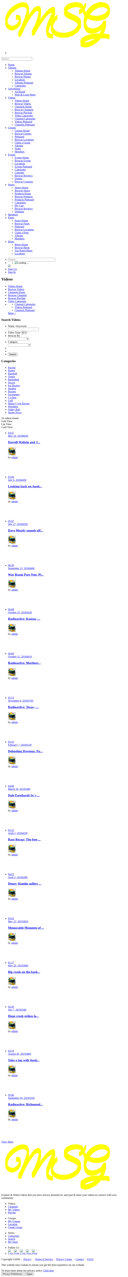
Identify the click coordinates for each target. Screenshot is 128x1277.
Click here (48, 1270)
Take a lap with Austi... (24, 1060)
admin (14, 457)
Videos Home (15, 286)
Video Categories (17, 301)
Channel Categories (25, 304)
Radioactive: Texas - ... (23, 707)
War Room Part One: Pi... (26, 574)
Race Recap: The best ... (24, 839)
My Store (13, 1242)
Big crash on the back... (24, 972)
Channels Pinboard (25, 310)
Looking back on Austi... (25, 486)
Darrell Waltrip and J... (24, 442)
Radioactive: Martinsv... (24, 663)
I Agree (29, 1274)
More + (12, 313)
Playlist (12, 1212)
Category (13, 341)
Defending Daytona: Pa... (25, 751)
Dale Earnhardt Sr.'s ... (24, 795)
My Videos (14, 1209)
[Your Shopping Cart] (9, 266)
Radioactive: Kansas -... (24, 619)
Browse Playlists (17, 298)
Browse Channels (17, 295)
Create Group (15, 1227)
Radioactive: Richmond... (25, 1104)
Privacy (28, 1259)
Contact (80, 1259)
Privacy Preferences (12, 1274)
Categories (13, 1236)
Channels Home (16, 292)
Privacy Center (64, 1259)
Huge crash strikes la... (23, 1016)
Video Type (14, 332)
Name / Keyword (17, 326)
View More (7, 1141)
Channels (13, 1206)
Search (12, 354)
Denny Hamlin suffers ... (24, 883)
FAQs (90, 1259)
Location (12, 1224)
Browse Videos (16, 289)
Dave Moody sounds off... (25, 530)
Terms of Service (44, 1259)
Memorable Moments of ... (26, 928)
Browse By (14, 335)
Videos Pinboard (23, 307)
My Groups (14, 1221)
